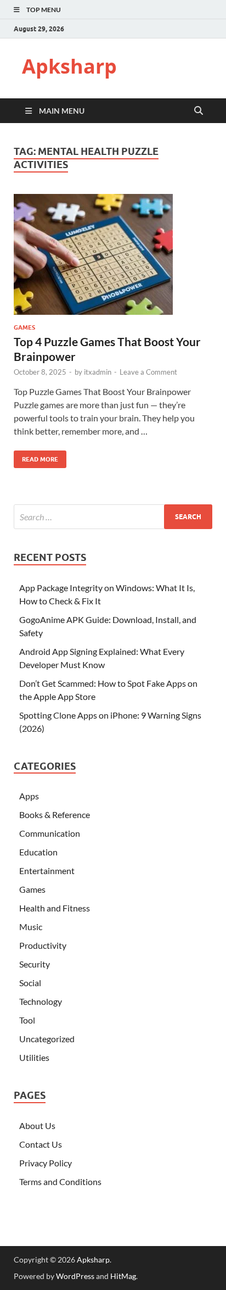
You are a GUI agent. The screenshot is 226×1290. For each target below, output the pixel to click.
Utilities (34, 1057)
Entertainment (47, 870)
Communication (49, 833)
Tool (27, 1020)
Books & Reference (54, 814)
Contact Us (40, 1144)
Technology (40, 1001)
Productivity (42, 945)
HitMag (123, 1276)
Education (38, 852)
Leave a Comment (148, 372)
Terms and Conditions (60, 1181)
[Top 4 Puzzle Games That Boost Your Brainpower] (113, 254)
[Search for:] (113, 516)
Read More (36, 457)
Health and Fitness (54, 908)
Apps (29, 796)
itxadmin (97, 372)
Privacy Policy (45, 1163)
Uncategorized (47, 1038)
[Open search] (198, 111)
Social (30, 982)
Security (34, 964)
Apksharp (69, 66)
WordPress (75, 1276)
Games (24, 327)
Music (30, 926)
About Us (37, 1125)
